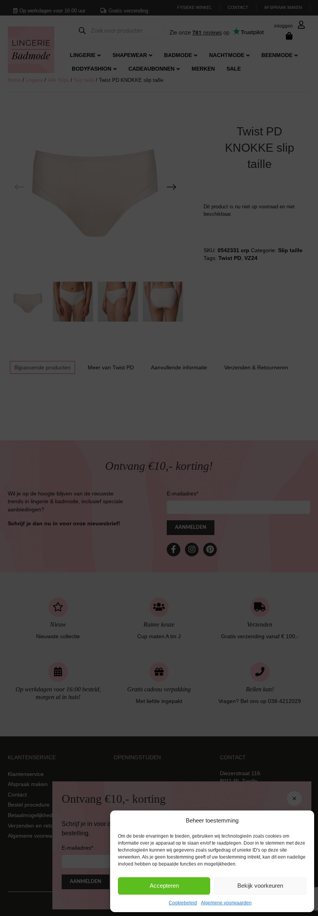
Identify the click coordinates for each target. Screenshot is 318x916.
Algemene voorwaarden (226, 903)
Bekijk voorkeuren (260, 885)
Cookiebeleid (183, 903)
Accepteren (164, 885)
